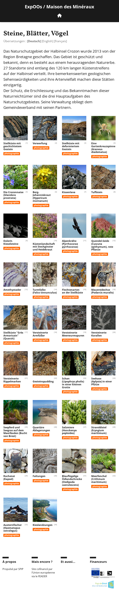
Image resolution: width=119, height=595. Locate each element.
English (47, 41)
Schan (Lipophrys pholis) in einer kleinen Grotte (73, 383)
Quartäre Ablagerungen (41, 429)
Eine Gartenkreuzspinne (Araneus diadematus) (103, 148)
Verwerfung (40, 143)
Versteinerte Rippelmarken (12, 380)
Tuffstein (96, 192)
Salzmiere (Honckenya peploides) (69, 430)
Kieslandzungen (43, 525)
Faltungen (39, 476)
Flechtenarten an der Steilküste (72, 291)
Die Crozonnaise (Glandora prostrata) (13, 195)
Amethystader (12, 289)
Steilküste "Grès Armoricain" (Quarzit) (13, 335)
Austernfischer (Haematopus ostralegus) (12, 528)
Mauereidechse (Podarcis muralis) (102, 291)
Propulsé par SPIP (12, 569)
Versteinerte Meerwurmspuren (73, 334)
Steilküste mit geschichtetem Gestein (12, 146)
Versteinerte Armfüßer (40, 334)
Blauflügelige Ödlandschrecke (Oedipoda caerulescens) (72, 480)
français (60, 41)
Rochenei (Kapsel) (9, 477)
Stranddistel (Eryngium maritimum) (98, 430)
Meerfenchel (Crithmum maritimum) (99, 479)
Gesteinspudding (43, 381)
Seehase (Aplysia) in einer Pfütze (101, 381)
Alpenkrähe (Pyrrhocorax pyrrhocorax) (70, 243)
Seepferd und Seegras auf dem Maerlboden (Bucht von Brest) (15, 432)
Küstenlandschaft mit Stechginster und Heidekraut (44, 246)
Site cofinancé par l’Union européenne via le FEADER (43, 572)
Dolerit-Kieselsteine (10, 242)
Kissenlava (68, 192)
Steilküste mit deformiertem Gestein (70, 146)
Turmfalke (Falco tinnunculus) (45, 291)
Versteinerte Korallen (98, 334)
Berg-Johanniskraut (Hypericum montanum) (42, 196)
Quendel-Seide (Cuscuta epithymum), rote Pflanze (102, 245)
